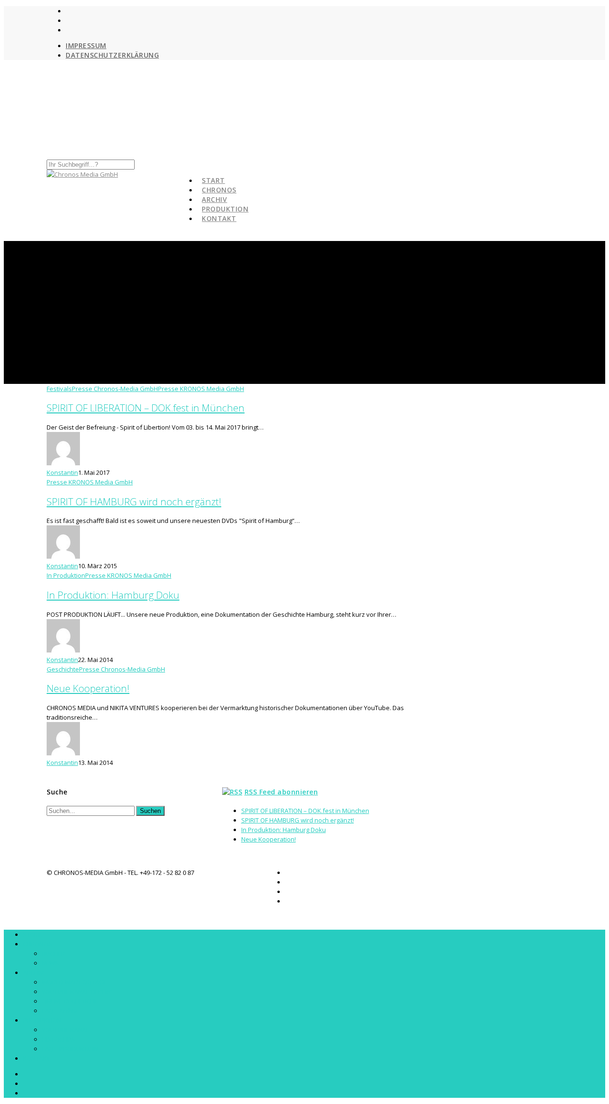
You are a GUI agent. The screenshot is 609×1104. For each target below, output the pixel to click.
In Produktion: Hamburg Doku (113, 595)
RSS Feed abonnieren (281, 791)
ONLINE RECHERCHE (70, 1001)
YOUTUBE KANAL (65, 1029)
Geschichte (63, 669)
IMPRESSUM (86, 45)
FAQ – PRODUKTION (70, 1048)
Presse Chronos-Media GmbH (115, 388)
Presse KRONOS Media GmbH (201, 388)
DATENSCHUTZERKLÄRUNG (112, 55)
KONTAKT (219, 218)
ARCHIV (33, 972)
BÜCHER (53, 953)
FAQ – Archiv (59, 1010)
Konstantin (62, 472)
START (32, 934)
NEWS (50, 963)
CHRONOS (37, 944)
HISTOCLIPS (58, 1039)
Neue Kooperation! (88, 688)
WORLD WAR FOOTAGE (74, 982)
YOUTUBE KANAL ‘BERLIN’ (77, 991)
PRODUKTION (42, 1020)
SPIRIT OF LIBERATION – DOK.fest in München (146, 407)
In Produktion (66, 575)
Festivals (59, 388)
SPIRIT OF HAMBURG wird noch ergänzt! (134, 501)
